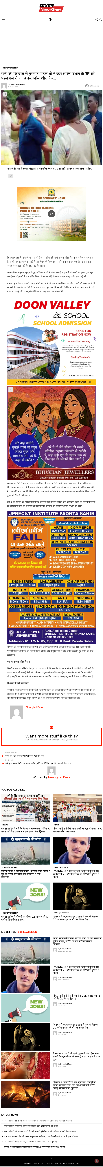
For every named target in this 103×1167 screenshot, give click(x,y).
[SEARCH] (101, 19)
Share (5, 94)
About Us (27, 1163)
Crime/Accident (10, 867)
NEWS (5, 825)
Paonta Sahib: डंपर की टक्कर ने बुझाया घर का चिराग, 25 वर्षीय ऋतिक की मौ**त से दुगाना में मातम (76, 874)
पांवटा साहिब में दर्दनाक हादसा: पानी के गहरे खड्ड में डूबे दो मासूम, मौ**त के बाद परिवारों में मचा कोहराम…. (25, 874)
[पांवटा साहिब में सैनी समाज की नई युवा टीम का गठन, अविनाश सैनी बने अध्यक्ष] (77, 808)
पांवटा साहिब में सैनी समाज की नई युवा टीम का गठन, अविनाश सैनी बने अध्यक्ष (77, 830)
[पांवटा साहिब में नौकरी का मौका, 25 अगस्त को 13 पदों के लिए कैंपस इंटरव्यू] (25, 896)
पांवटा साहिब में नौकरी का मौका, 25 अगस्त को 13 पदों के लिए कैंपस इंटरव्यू (25, 918)
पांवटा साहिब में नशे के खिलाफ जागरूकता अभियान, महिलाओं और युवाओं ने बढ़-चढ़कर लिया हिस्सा (25, 830)
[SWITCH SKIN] (50, 19)
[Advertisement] (51, 42)
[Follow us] (96, 19)
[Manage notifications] (97, 1161)
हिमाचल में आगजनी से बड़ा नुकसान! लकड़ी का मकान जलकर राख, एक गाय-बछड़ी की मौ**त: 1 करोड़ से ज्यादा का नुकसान (75, 1085)
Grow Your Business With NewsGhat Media (62, 1163)
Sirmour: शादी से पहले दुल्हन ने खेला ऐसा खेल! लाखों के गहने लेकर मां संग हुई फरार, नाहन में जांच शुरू (76, 1056)
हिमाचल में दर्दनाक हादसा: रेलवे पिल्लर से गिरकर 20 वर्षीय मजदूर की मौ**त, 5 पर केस (75, 918)
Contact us (38, 1163)
